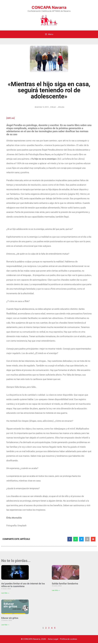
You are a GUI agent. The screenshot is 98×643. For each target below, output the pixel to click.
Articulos (61, 107)
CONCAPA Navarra (49, 7)
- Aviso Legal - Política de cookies (62, 639)
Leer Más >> (5, 593)
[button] (69, 539)
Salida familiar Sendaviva (65, 583)
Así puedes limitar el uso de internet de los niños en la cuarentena (23, 585)
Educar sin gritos (9, 618)
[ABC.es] (10, 118)
